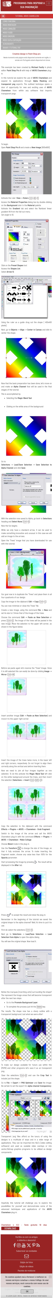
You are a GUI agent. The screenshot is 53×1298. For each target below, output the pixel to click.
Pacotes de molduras (26, 1270)
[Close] (50, 1277)
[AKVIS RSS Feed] (38, 1245)
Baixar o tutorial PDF (11, 48)
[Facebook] (14, 1245)
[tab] (26, 21)
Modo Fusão (7, 32)
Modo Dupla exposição (12, 40)
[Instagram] (19, 1245)
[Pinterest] (33, 1245)
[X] (29, 1245)
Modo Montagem (9, 25)
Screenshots (8, 44)
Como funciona (9, 21)
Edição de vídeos (26, 1266)
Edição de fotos (26, 1262)
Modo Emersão (9, 36)
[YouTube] (24, 1245)
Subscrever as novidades (26, 1251)
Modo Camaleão (9, 29)
